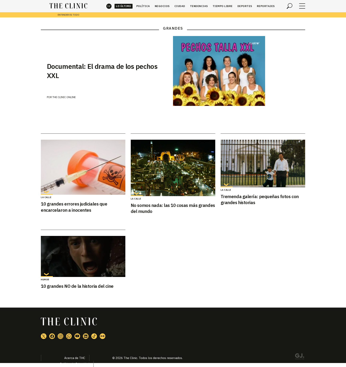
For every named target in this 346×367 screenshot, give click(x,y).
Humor (45, 279)
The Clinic (109, 6)
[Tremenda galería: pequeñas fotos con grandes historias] (263, 163)
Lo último (123, 6)
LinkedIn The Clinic (86, 336)
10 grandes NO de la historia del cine (77, 286)
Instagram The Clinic (60, 336)
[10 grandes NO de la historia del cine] (83, 256)
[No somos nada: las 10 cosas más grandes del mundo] (173, 168)
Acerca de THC (74, 358)
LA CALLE (46, 197)
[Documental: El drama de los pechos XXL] (239, 71)
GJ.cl (300, 357)
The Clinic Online (64, 97)
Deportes (244, 6)
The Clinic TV (77, 336)
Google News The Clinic (102, 336)
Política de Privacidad (74, 364)
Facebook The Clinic (52, 336)
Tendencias (199, 6)
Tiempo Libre (223, 6)
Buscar (289, 6)
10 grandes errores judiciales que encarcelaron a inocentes (74, 207)
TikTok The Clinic (94, 336)
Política (143, 6)
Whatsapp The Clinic (69, 336)
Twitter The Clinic (43, 336)
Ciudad (179, 6)
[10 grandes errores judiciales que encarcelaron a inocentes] (83, 167)
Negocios (162, 6)
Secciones (302, 6)
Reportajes (266, 6)
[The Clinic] (68, 6)
